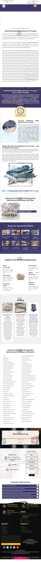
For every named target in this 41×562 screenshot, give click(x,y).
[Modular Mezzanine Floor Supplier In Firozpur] (25, 232)
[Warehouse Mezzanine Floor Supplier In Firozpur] (35, 232)
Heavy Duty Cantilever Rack (8, 385)
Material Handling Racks (26, 369)
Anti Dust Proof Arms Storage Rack (28, 379)
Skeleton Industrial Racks (27, 360)
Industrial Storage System (8, 365)
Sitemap (4, 529)
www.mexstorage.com (30, 543)
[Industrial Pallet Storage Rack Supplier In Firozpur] (25, 243)
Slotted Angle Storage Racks (27, 393)
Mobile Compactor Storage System (28, 375)
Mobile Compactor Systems (27, 421)
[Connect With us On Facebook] (4, 547)
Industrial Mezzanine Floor (8, 367)
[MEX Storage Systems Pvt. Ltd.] (3, 5)
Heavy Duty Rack (6, 247)
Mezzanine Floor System (30, 211)
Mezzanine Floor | (31, 551)
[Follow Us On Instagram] (14, 547)
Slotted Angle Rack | (18, 551)
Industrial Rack (35, 247)
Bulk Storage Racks (25, 373)
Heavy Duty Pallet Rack (7, 379)
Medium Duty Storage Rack (8, 395)
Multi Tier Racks (25, 381)
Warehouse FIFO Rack (26, 391)
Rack (4, 356)
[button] (3, 16)
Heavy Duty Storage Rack (8, 375)
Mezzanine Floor (14, 154)
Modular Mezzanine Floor (25, 238)
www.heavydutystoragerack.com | (30, 540)
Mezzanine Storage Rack (27, 417)
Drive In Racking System (26, 387)
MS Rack (24, 397)
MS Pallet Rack (6, 399)
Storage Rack (5, 360)
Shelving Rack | (17, 553)
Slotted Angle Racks (7, 387)
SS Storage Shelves (26, 407)
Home (3, 526)
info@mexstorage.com (32, 3)
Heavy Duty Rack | (10, 551)
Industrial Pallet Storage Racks (28, 356)
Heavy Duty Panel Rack (7, 377)
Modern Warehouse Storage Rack (9, 413)
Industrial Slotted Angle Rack (8, 371)
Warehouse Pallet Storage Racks (28, 385)
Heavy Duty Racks (20, 315)
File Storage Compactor (26, 364)
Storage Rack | (24, 551)
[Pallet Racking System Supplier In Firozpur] (16, 232)
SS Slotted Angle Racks (26, 405)
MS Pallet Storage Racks (27, 371)
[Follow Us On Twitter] (7, 547)
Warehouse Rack (6, 407)
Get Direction (25, 516)
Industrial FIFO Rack (15, 247)
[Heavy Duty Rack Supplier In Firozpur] (6, 243)
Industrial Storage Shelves (27, 401)
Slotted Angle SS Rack (26, 403)
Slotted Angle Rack (29, 124)
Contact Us (4, 533)
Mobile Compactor (6, 421)
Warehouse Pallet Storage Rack (9, 409)
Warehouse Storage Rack (6, 238)
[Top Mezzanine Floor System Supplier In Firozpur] (16, 211)
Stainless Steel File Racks (27, 411)
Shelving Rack (6, 391)
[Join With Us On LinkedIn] (11, 547)
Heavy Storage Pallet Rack (8, 383)
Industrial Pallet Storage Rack (25, 248)
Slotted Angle (24, 389)
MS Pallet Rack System (7, 401)
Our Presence (5, 532)
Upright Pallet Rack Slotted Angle (28, 399)
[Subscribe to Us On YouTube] (17, 547)
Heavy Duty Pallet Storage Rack (9, 381)
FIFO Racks (24, 362)
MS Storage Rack (25, 409)
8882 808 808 (34, 1)
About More (11, 544)
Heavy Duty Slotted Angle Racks (28, 413)
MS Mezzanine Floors (26, 419)
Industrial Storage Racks (7, 362)
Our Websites (5, 530)
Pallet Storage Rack (27, 97)
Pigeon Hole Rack (25, 395)
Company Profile (5, 527)
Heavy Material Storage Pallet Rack (28, 377)
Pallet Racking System (15, 238)
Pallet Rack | (4, 551)
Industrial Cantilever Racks (27, 365)
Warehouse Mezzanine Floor (35, 238)
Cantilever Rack (12, 42)
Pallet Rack (17, 33)
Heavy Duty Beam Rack (26, 383)
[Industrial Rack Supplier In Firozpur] (35, 243)
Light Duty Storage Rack (7, 393)
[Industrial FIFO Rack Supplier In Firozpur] (16, 243)
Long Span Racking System (8, 423)
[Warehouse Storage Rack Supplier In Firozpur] (6, 232)
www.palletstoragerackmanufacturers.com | (30, 542)
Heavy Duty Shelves (26, 358)
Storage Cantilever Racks (27, 367)
